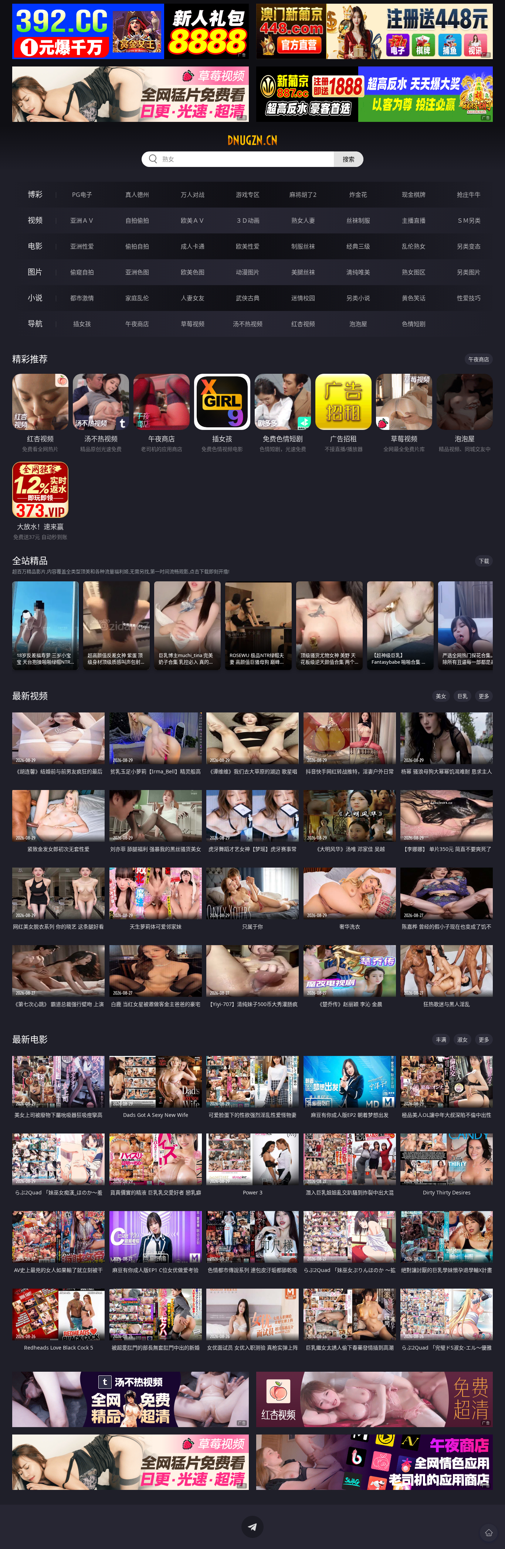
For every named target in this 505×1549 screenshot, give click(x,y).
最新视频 (30, 696)
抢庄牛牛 (469, 195)
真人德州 (137, 195)
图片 (35, 272)
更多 (484, 696)
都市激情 (82, 298)
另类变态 (469, 246)
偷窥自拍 (82, 272)
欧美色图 (192, 272)
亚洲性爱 (82, 246)
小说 (35, 298)
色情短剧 (414, 324)
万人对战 (192, 195)
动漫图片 (248, 272)
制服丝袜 (303, 246)
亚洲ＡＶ (82, 220)
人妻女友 (192, 298)
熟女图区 (414, 272)
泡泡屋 (358, 324)
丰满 (441, 1039)
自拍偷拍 (137, 220)
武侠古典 (248, 298)
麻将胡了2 (302, 195)
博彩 (35, 194)
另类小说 (358, 298)
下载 (484, 560)
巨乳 (462, 696)
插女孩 (82, 324)
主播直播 (414, 220)
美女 (441, 696)
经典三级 (358, 246)
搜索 (349, 159)
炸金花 (358, 195)
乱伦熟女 (414, 246)
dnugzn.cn (252, 140)
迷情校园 (303, 298)
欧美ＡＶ (192, 220)
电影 (35, 246)
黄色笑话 (414, 298)
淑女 (462, 1039)
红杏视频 (303, 324)
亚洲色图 (137, 272)
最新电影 (30, 1039)
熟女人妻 (303, 220)
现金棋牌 (414, 195)
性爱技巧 (469, 298)
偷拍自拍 (137, 246)
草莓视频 (192, 324)
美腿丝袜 (303, 272)
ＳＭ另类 (469, 220)
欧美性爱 (248, 246)
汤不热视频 (247, 324)
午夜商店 (137, 324)
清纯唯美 (358, 272)
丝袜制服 (358, 220)
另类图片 (469, 272)
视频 (35, 220)
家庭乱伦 (137, 298)
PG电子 (82, 195)
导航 (35, 324)
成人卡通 (192, 246)
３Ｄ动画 (248, 220)
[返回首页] (489, 1533)
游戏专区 (248, 195)
